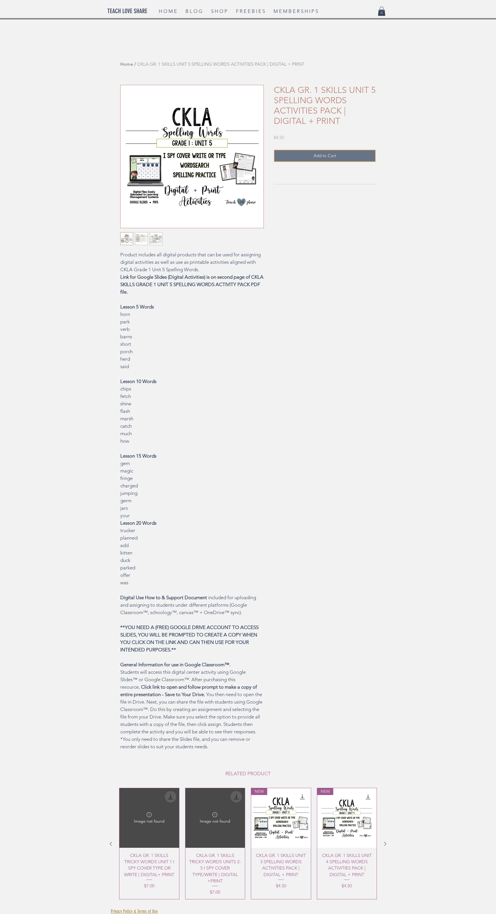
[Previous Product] (110, 843)
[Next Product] (385, 843)
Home (126, 64)
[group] (248, 844)
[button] (381, 11)
